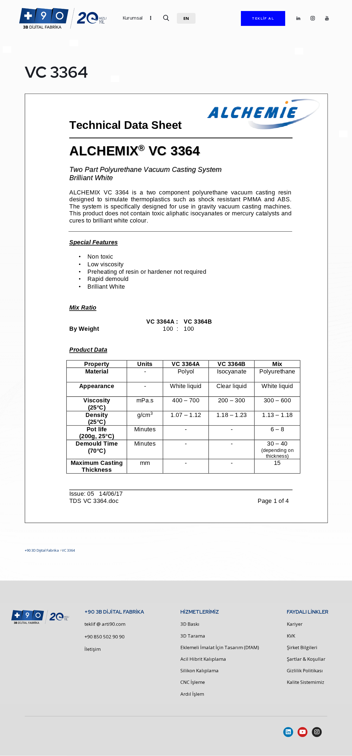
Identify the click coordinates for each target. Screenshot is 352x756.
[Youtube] (302, 732)
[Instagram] (317, 732)
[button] (186, 18)
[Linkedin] (288, 732)
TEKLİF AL (263, 18)
